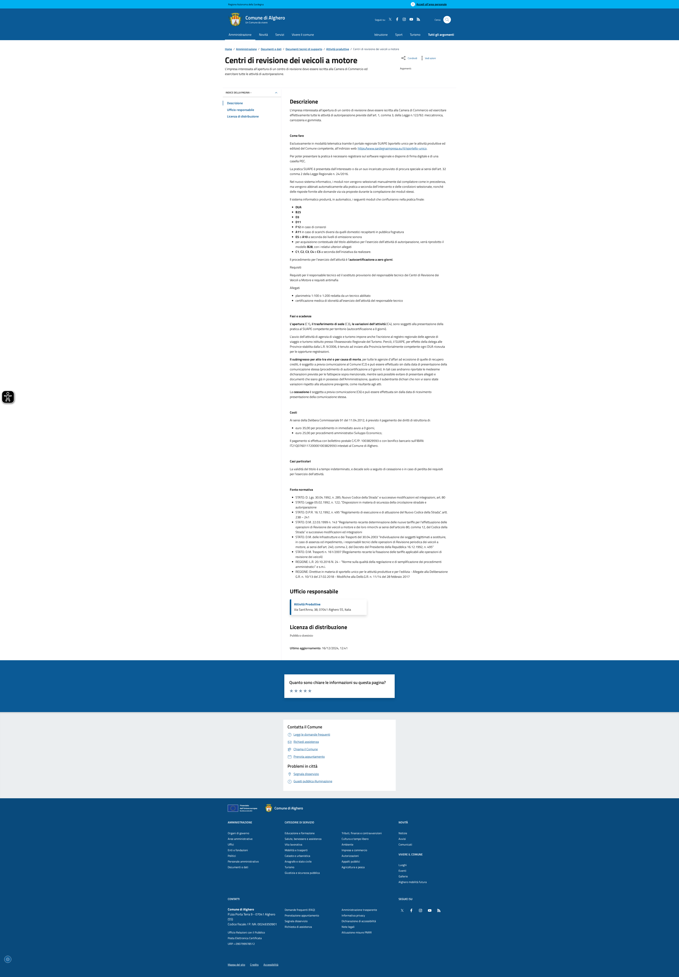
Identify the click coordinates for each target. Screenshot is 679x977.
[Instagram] (402, 19)
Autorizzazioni (350, 856)
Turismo (415, 34)
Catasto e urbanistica (297, 856)
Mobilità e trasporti (296, 850)
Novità (403, 822)
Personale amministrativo (243, 861)
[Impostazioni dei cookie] (7, 959)
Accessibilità (270, 964)
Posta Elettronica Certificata (245, 938)
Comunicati (405, 844)
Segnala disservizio (296, 921)
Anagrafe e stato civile (298, 861)
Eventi (402, 871)
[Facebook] (395, 19)
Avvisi (402, 839)
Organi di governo (238, 833)
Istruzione (381, 34)
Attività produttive (337, 49)
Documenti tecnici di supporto (304, 49)
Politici (232, 856)
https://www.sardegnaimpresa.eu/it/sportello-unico (392, 148)
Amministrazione (246, 49)
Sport (398, 34)
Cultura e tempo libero (355, 839)
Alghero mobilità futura (413, 882)
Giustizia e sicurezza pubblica (302, 873)
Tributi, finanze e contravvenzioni (362, 833)
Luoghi (403, 865)
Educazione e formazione (300, 833)
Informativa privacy (353, 915)
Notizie (403, 833)
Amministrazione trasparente (359, 910)
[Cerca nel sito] (447, 20)
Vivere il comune (411, 854)
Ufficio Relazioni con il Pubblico (246, 932)
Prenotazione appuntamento (302, 915)
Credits (254, 964)
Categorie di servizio (299, 822)
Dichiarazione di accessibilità (359, 921)
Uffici (231, 844)
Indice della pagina (237, 92)
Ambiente (347, 844)
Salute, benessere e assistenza (303, 839)
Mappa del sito (236, 964)
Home (228, 49)
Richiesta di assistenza (298, 927)
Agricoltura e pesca (353, 867)
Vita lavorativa (293, 844)
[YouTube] (409, 19)
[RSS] (416, 19)
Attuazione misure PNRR (357, 932)
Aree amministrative (240, 839)
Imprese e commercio (354, 850)
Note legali (348, 927)
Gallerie (403, 876)
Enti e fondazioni (238, 850)
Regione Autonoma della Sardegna (246, 4)
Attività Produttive (307, 604)
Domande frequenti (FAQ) (300, 910)
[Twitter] (388, 19)
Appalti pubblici (351, 861)
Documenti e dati (271, 49)
